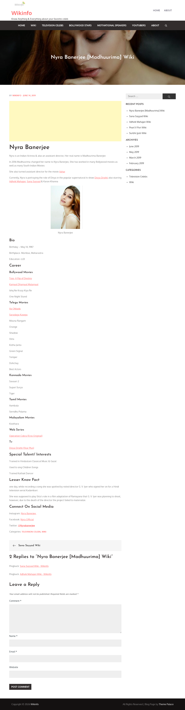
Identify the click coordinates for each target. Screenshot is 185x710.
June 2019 (134, 146)
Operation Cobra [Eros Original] (25, 435)
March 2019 (135, 157)
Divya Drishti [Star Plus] (21, 448)
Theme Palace (166, 704)
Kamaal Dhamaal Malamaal (23, 284)
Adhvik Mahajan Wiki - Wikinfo (35, 574)
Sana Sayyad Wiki (138, 116)
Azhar (62, 171)
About (168, 10)
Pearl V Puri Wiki (137, 127)
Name (13, 636)
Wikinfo (21, 12)
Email (13, 651)
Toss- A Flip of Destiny (20, 278)
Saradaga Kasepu (18, 314)
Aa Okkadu (15, 308)
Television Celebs (52, 25)
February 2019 (136, 163)
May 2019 (134, 152)
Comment (15, 600)
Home (156, 10)
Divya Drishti (101, 177)
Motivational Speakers (111, 25)
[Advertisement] (65, 121)
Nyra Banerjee (28, 513)
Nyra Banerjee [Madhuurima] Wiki (147, 110)
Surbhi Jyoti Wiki (137, 133)
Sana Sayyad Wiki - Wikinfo (34, 566)
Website (13, 667)
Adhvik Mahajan (17, 181)
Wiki (33, 25)
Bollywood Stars (80, 25)
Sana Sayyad (33, 181)
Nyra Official (27, 519)
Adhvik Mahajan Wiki (140, 121)
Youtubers (139, 25)
